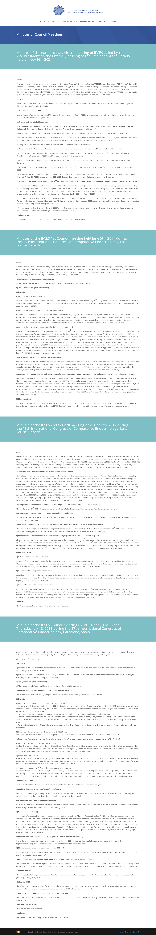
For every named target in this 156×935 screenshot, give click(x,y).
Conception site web (29, 932)
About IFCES (52, 21)
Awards (100, 21)
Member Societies (87, 21)
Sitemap (128, 932)
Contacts (112, 21)
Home (42, 21)
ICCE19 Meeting (69, 21)
